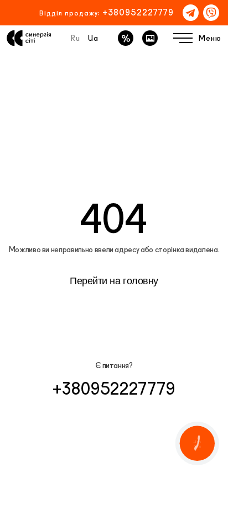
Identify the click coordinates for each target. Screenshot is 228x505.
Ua (93, 38)
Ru (75, 38)
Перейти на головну (114, 280)
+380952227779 (138, 12)
